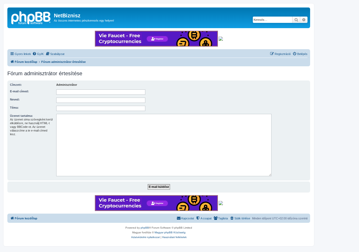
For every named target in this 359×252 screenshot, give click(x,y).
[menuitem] (38, 54)
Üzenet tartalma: (21, 115)
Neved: (15, 99)
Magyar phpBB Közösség (170, 232)
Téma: (14, 107)
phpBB (145, 227)
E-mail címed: (19, 91)
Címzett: (16, 84)
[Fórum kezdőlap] (31, 17)
